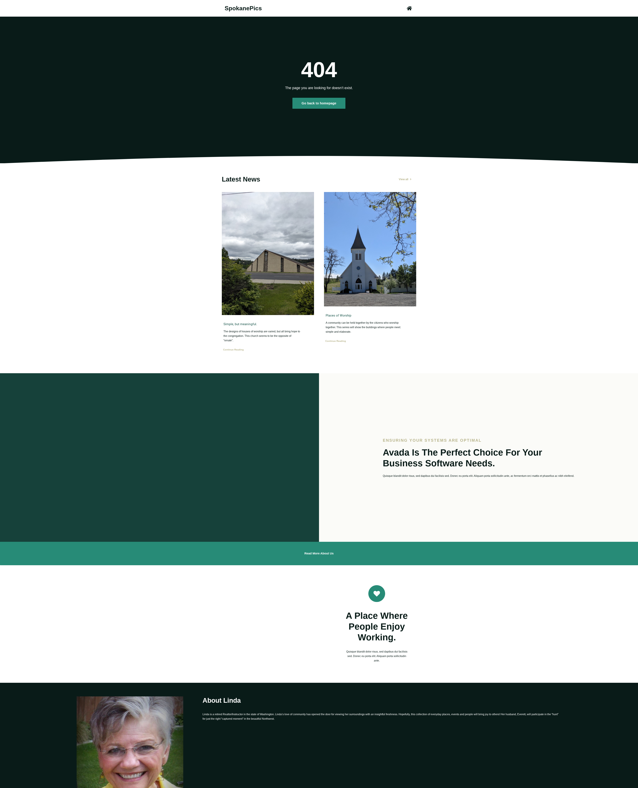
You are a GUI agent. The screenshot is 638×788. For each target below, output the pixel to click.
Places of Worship (338, 315)
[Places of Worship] (370, 249)
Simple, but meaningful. (240, 324)
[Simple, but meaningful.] (268, 253)
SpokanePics (243, 8)
